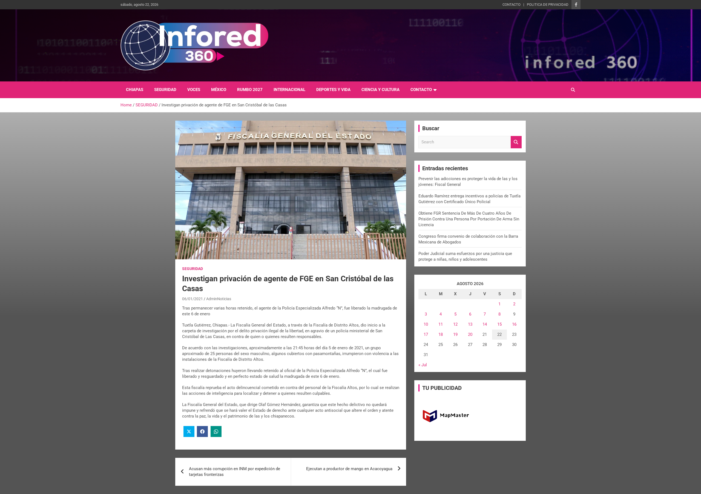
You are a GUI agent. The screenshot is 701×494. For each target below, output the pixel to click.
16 (514, 324)
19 (455, 334)
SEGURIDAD (165, 89)
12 (455, 324)
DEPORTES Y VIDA (333, 89)
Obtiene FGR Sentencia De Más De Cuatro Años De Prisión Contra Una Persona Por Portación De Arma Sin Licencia (468, 219)
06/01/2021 (192, 299)
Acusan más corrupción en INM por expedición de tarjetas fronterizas (234, 471)
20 (470, 334)
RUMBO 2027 (250, 89)
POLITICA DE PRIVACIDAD (547, 4)
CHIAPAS (134, 89)
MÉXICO (218, 89)
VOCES (193, 89)
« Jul (422, 364)
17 (426, 334)
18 (440, 334)
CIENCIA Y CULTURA (380, 89)
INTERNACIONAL (289, 89)
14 (484, 324)
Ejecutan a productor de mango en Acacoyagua (349, 468)
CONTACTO (511, 4)
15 (499, 324)
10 (426, 324)
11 (440, 324)
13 (470, 324)
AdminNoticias (218, 299)
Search (516, 142)
